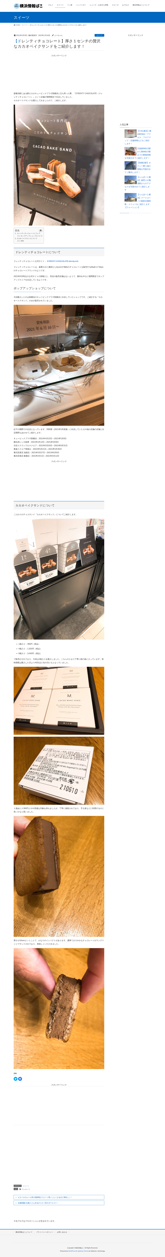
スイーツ (99, 35)
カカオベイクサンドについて (27, 238)
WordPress (71, 1251)
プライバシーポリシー (44, 1232)
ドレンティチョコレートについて (28, 233)
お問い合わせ (62, 1232)
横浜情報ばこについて (24, 1232)
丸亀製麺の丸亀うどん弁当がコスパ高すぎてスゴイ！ (38, 1203)
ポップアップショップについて (32, 236)
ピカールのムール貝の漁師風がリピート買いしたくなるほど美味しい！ (45, 1197)
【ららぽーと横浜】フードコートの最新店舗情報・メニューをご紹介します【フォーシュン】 (138, 201)
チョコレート (26, 1189)
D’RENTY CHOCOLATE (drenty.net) (62, 261)
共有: (22, 241)
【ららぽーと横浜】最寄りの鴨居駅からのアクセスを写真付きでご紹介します (138, 183)
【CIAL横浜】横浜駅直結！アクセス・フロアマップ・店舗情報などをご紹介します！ (138, 137)
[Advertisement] (59, 74)
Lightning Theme (82, 1251)
